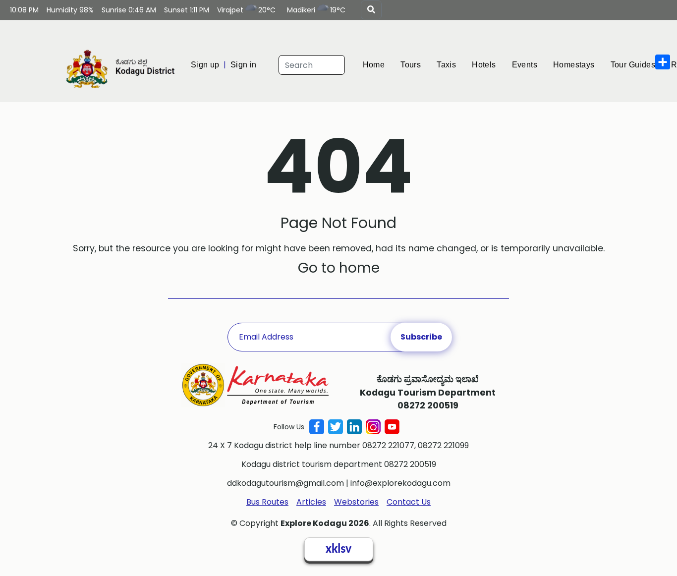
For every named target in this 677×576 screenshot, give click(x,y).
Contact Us (409, 502)
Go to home (339, 268)
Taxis (457, 64)
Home (379, 64)
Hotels (497, 64)
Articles (311, 502)
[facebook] (316, 426)
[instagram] (373, 426)
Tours (419, 64)
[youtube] (392, 426)
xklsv (338, 549)
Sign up (206, 64)
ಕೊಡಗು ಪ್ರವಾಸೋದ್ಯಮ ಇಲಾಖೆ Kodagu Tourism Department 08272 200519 (428, 392)
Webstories (356, 502)
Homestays (594, 64)
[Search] (371, 9)
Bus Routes (267, 502)
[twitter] (335, 426)
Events (541, 64)
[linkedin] (354, 426)
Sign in (247, 64)
